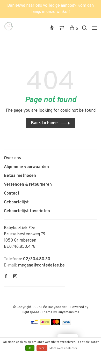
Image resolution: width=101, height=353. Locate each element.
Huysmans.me (69, 312)
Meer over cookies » (63, 348)
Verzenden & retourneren (28, 184)
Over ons (12, 158)
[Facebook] (6, 276)
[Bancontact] (34, 324)
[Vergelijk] (63, 29)
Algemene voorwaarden (26, 167)
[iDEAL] (45, 324)
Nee (42, 348)
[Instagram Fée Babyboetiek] (15, 276)
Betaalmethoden (20, 175)
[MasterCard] (56, 324)
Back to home (44, 123)
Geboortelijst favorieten (27, 211)
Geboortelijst (16, 202)
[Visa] (66, 324)
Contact (11, 193)
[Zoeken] (85, 29)
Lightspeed (30, 312)
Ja (30, 348)
